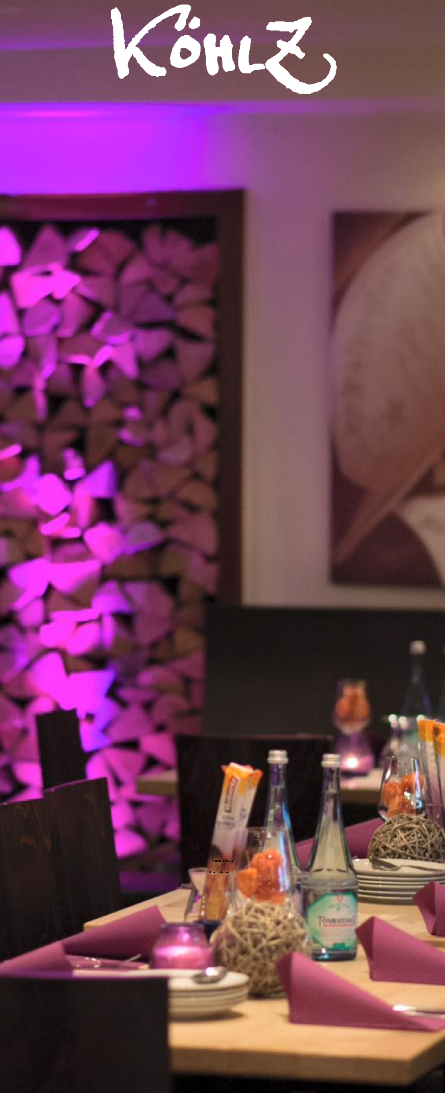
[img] (222, 546)
